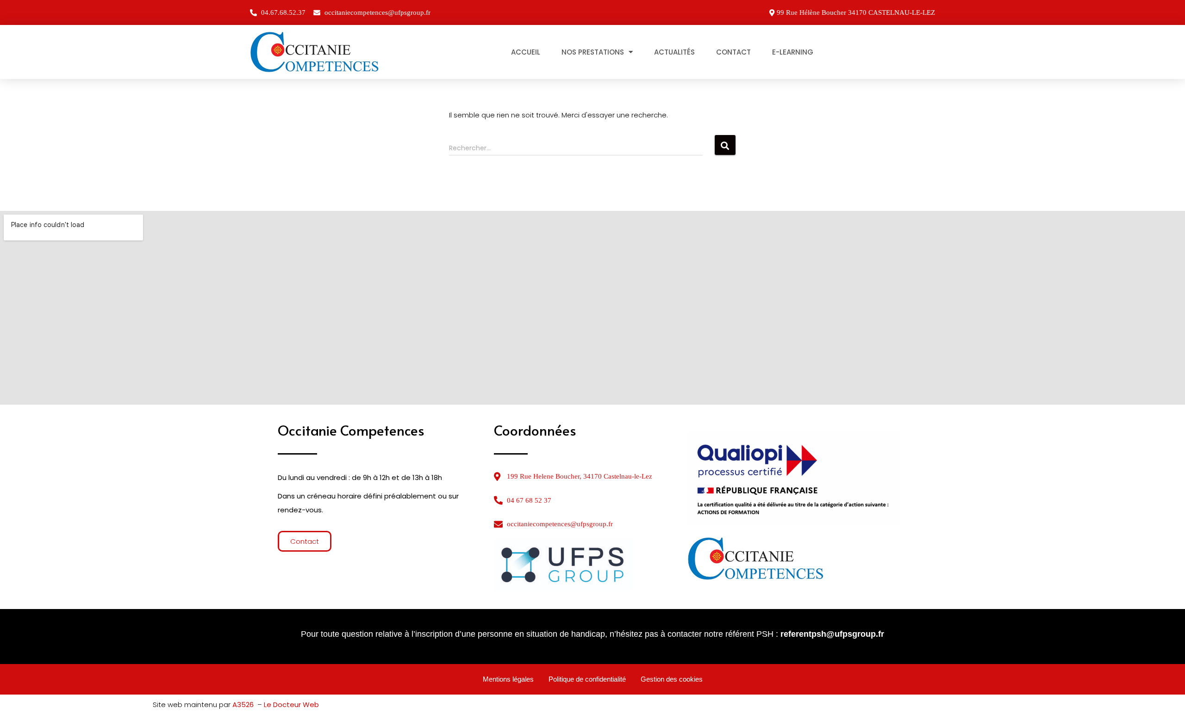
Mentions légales (508, 679)
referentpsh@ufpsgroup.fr (832, 634)
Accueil (525, 52)
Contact (733, 52)
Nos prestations (592, 52)
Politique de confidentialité (587, 679)
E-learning (792, 52)
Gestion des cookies (672, 679)
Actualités (674, 52)
